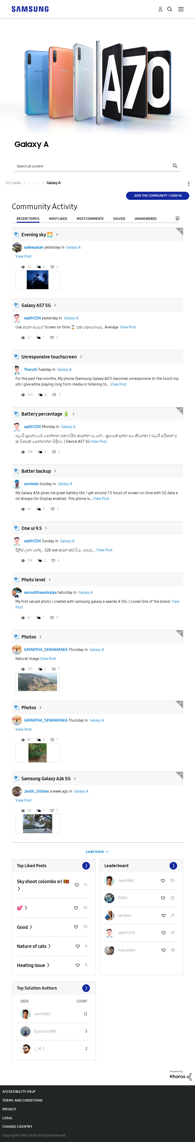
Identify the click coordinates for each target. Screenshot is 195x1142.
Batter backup (36, 471)
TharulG (30, 369)
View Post (23, 256)
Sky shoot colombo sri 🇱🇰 (43, 881)
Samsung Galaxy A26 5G (46, 778)
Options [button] (180, 183)
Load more (95, 851)
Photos (28, 637)
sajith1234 (32, 318)
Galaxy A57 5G (36, 305)
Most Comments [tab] (90, 219)
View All (54, 865)
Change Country (17, 1127)
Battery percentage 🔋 (45, 414)
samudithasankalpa (40, 592)
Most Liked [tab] (58, 219)
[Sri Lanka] (30, 8)
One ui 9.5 (31, 528)
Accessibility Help (18, 1092)
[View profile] (17, 247)
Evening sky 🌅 (37, 234)
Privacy (9, 1109)
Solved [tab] (119, 219)
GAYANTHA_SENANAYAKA (46, 649)
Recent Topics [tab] (28, 219)
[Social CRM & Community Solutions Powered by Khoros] (180, 1075)
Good (23, 927)
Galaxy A (73, 247)
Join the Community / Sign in (158, 196)
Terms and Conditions (22, 1100)
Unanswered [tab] (145, 219)
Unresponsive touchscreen (49, 357)
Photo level (33, 580)
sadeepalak (33, 247)
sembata (31, 484)
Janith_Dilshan (36, 791)
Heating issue (31, 965)
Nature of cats (32, 946)
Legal (7, 1118)
